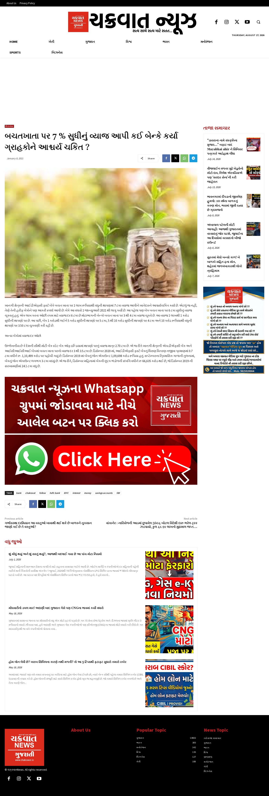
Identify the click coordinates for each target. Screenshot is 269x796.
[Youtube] (247, 22)
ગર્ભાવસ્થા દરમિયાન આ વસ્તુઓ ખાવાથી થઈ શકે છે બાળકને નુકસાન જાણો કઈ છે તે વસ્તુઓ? (48, 525)
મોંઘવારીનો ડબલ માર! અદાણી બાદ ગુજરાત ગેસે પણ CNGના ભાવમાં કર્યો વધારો (56, 608)
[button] (258, 22)
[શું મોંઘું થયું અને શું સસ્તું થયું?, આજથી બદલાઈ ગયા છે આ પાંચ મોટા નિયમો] (169, 575)
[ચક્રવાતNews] (35, 747)
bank (18, 492)
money (87, 492)
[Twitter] (237, 22)
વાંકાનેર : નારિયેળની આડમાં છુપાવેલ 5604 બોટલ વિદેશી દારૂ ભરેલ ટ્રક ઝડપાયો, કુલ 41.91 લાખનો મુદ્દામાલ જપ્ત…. (151, 525)
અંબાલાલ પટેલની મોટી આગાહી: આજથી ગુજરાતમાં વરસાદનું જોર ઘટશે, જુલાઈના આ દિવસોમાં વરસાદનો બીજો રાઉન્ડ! (225, 234)
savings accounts (103, 492)
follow (42, 492)
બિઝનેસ (9, 126)
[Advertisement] (134, 95)
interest (76, 492)
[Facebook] (216, 22)
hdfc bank (55, 492)
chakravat (30, 492)
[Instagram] (227, 22)
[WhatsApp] (184, 158)
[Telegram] (193, 158)
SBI (118, 492)
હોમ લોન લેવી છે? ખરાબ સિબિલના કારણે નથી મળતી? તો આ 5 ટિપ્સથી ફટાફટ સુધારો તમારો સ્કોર (67, 662)
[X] (175, 158)
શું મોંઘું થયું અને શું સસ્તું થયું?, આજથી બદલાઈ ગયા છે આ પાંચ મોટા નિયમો (55, 554)
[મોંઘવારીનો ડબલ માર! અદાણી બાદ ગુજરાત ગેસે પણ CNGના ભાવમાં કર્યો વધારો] (169, 629)
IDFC (66, 492)
